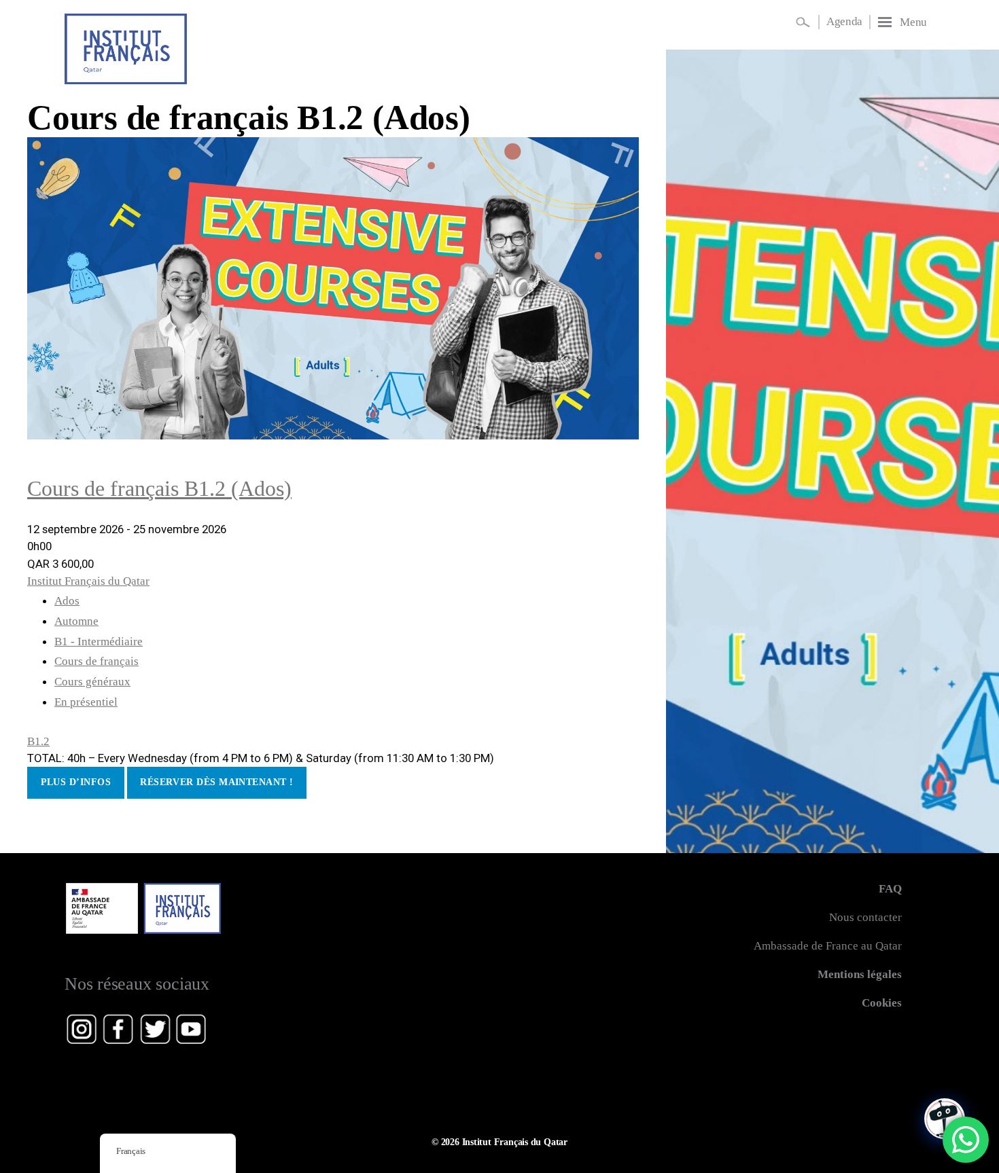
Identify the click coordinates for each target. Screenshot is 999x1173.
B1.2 (38, 741)
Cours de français (96, 661)
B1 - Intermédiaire (98, 641)
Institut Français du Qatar (88, 581)
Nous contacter (865, 917)
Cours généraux (92, 681)
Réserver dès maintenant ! (216, 782)
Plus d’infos (76, 782)
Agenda (844, 21)
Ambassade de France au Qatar (828, 945)
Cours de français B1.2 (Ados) (248, 117)
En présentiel (86, 702)
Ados (67, 600)
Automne (76, 621)
